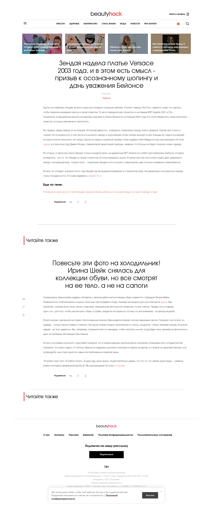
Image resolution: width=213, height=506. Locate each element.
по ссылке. (120, 366)
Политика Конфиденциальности (115, 435)
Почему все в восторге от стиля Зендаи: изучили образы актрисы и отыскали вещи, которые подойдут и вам (100, 192)
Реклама (74, 435)
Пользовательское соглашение (155, 435)
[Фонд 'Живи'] (178, 24)
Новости (135, 24)
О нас (46, 435)
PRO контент (150, 24)
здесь (46, 144)
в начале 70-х (94, 176)
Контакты (59, 435)
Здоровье (74, 24)
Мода (123, 24)
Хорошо (150, 495)
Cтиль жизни (109, 24)
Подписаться (106, 455)
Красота (60, 24)
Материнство (90, 24)
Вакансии (88, 435)
